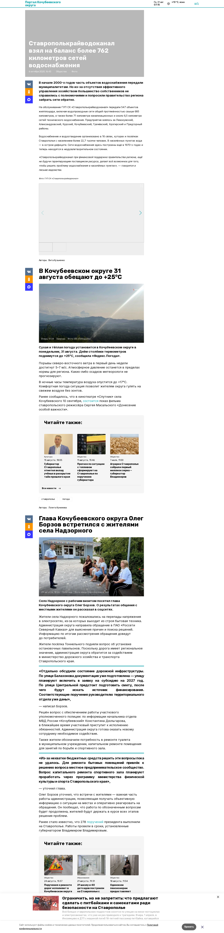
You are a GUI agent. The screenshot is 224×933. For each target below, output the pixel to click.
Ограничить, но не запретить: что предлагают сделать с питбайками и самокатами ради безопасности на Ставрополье (110, 903)
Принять (189, 927)
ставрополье (48, 499)
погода (66, 499)
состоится (91, 401)
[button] (46, 903)
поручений (95, 822)
